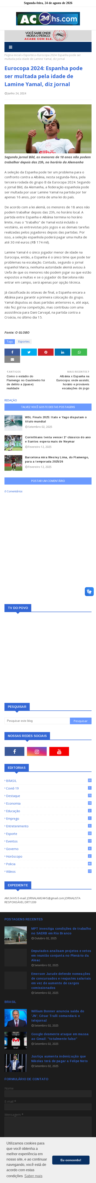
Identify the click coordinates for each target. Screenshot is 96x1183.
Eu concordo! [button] (71, 1160)
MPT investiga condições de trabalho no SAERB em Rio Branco (61, 931)
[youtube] (59, 751)
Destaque (48, 796)
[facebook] (14, 751)
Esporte (48, 834)
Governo (48, 849)
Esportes (29, 55)
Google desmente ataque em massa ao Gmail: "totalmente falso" (60, 1036)
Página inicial (12, 55)
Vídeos (48, 871)
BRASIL (48, 781)
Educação (48, 811)
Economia (48, 803)
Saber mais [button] (33, 1176)
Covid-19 (48, 788)
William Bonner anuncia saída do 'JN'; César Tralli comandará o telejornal (57, 1015)
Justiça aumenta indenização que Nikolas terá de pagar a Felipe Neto (59, 1059)
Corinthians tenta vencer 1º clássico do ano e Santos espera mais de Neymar (58, 439)
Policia (48, 864)
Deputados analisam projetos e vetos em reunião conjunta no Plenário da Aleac (61, 955)
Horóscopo (48, 856)
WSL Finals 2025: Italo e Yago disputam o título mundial (56, 419)
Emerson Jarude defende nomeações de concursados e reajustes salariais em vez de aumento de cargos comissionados (61, 981)
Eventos (48, 841)
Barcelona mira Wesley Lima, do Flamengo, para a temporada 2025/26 (57, 459)
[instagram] (37, 751)
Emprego (48, 818)
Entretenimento (48, 826)
